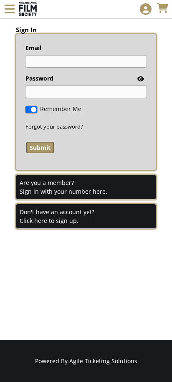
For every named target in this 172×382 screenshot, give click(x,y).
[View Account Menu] (146, 9)
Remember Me (60, 109)
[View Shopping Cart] (162, 9)
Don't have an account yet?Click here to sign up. (57, 216)
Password (39, 78)
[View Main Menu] (10, 9)
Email (33, 48)
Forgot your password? (54, 126)
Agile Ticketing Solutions (103, 361)
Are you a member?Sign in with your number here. (63, 187)
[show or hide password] (140, 78)
